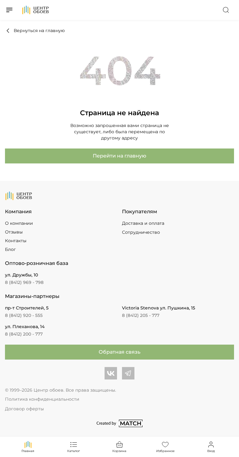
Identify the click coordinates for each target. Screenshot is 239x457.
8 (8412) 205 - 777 (140, 315)
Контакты (15, 240)
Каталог (73, 451)
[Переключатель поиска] (226, 10)
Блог (10, 249)
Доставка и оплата (143, 223)
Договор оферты (24, 409)
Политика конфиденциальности (42, 399)
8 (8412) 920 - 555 (24, 315)
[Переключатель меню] (9, 10)
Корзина (119, 451)
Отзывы (14, 232)
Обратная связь (119, 352)
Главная (27, 451)
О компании (19, 223)
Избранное (165, 451)
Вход (211, 451)
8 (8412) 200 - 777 (24, 334)
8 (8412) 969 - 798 (24, 282)
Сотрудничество (141, 232)
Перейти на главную (119, 156)
